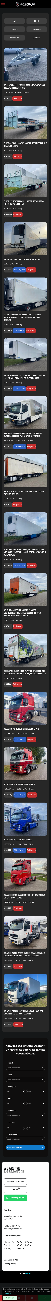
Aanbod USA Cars (15, 1181)
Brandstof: (12, 1110)
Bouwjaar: (12, 1087)
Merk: (10, 1075)
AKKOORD (10, 1298)
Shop (15, 1189)
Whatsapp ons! (17, 1197)
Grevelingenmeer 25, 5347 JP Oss (13, 1217)
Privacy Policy (10, 1263)
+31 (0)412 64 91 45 (12, 1226)
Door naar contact (14, 1147)
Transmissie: (13, 1134)
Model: (10, 1063)
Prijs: (10, 1098)
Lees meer (7, 1293)
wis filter (36, 37)
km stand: (12, 1122)
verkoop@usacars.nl (13, 1228)
